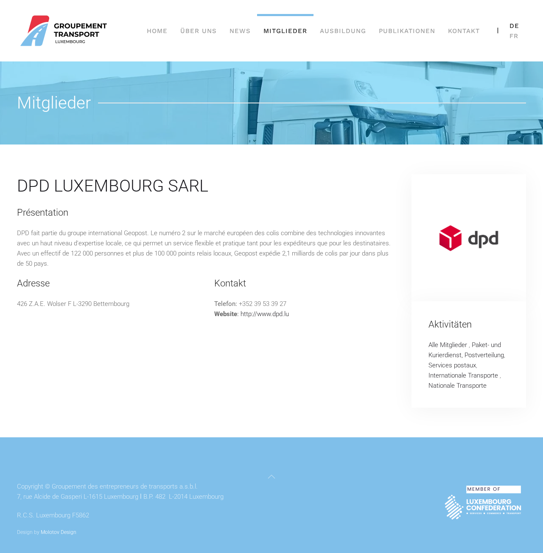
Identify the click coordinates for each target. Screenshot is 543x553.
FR (513, 36)
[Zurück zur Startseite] (65, 30)
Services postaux (452, 365)
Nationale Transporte (457, 385)
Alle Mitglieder (448, 345)
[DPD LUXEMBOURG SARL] (468, 238)
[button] (271, 476)
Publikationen (407, 31)
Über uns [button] (198, 31)
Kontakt (464, 31)
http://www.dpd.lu (265, 314)
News (240, 31)
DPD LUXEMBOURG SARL (112, 186)
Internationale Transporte (464, 375)
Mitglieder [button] (285, 31)
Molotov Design (58, 532)
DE (514, 26)
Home (157, 31)
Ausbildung (343, 31)
